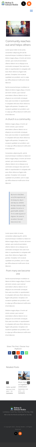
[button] (7, 382)
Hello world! (11, 387)
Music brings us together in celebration (23, 384)
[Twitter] (23, 3)
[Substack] (29, 3)
